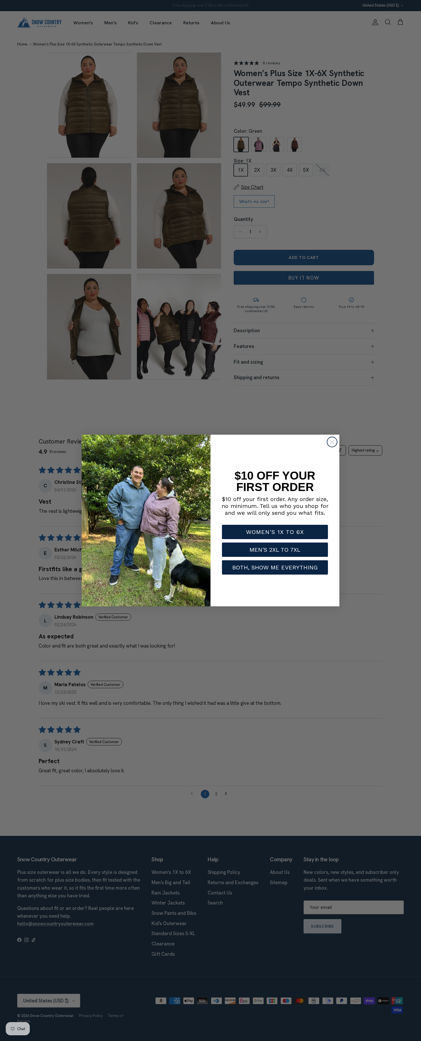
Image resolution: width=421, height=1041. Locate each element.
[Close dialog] (332, 442)
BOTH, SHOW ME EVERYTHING (275, 567)
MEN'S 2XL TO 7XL (274, 549)
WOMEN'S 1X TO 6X (275, 532)
